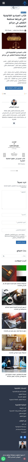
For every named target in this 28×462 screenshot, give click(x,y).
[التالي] (4, 155)
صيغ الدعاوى (22, 413)
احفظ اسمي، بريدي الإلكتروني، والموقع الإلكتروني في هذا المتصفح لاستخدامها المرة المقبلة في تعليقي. (14, 236)
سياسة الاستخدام (21, 429)
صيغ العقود (23, 416)
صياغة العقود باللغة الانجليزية (17, 399)
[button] (3, 458)
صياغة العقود (22, 394)
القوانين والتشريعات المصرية (18, 411)
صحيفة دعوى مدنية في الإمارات (17, 353)
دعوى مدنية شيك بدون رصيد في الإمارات (15, 331)
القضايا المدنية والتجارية (19, 391)
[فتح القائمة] (3, 3)
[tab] (15, 170)
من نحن (24, 424)
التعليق (23, 192)
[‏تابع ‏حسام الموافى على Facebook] (14, 123)
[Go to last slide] (23, 155)
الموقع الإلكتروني (21, 230)
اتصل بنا (23, 432)
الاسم (23, 215)
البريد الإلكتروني (21, 222)
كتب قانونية (23, 12)
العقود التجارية (22, 397)
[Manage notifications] (24, 459)
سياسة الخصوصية (21, 426)
